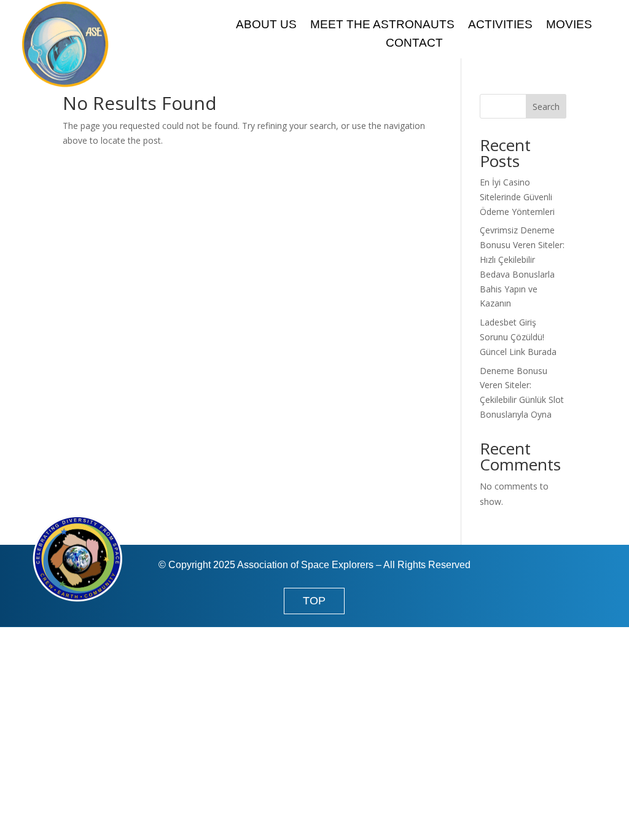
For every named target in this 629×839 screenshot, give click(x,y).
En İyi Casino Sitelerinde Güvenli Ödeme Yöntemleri (517, 196)
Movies (569, 25)
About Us (266, 25)
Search (546, 106)
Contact (414, 44)
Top (314, 601)
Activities (500, 25)
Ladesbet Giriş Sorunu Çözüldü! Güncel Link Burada (518, 336)
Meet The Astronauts (382, 25)
